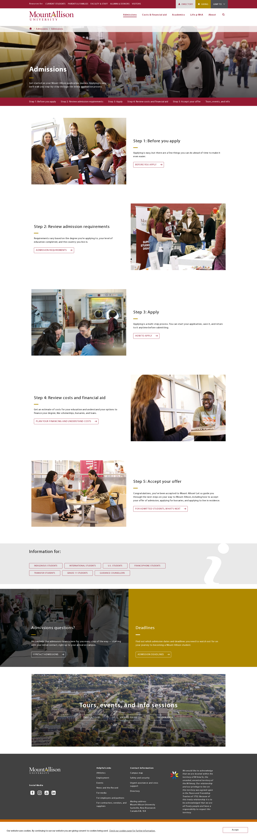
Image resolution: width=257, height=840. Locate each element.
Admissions (42, 29)
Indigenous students (45, 566)
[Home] (52, 17)
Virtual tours (128, 717)
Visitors (136, 4)
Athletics (101, 773)
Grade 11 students (77, 573)
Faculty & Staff (99, 4)
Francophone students (147, 566)
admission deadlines (151, 654)
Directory (187, 4)
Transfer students (44, 573)
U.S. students (115, 566)
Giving (204, 4)
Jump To (217, 4)
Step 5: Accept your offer (187, 102)
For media (101, 793)
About (212, 15)
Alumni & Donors (120, 4)
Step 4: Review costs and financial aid (147, 102)
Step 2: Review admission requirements (82, 102)
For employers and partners (110, 798)
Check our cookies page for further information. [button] (132, 831)
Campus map (136, 773)
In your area (165, 717)
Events (100, 783)
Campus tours (92, 717)
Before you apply (146, 165)
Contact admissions (45, 654)
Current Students (55, 4)
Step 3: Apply (115, 102)
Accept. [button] (235, 830)
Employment (103, 778)
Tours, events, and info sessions (222, 102)
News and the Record (107, 788)
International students (82, 566)
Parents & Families (78, 4)
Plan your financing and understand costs (63, 421)
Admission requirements (51, 250)
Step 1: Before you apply (42, 102)
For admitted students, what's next (157, 509)
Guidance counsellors (112, 573)
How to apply (143, 336)
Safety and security (139, 778)
